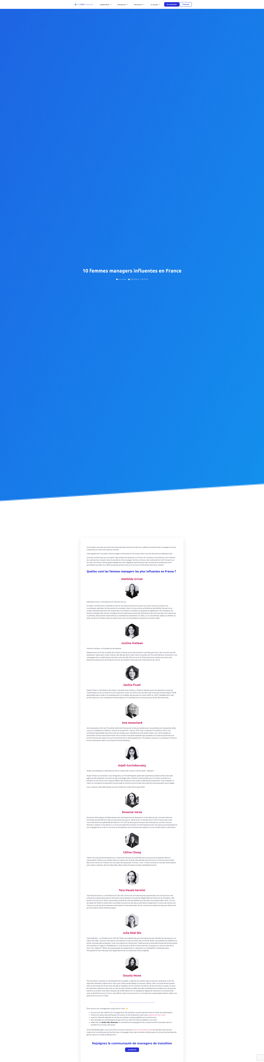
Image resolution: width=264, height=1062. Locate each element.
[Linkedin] (122, 1057)
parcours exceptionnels (142, 1030)
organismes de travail (156, 1015)
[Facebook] (135, 1057)
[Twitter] (128, 1057)
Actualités (122, 279)
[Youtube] (141, 1057)
